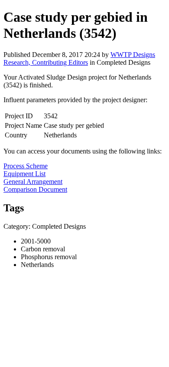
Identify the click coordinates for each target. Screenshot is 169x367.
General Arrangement (32, 181)
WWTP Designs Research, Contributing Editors (79, 58)
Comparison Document (35, 189)
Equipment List (24, 173)
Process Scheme (25, 166)
